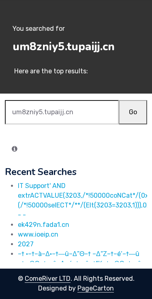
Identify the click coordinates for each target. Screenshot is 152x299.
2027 (26, 244)
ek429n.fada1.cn (43, 225)
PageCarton (95, 288)
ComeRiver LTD (48, 278)
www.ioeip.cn (38, 234)
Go (133, 112)
